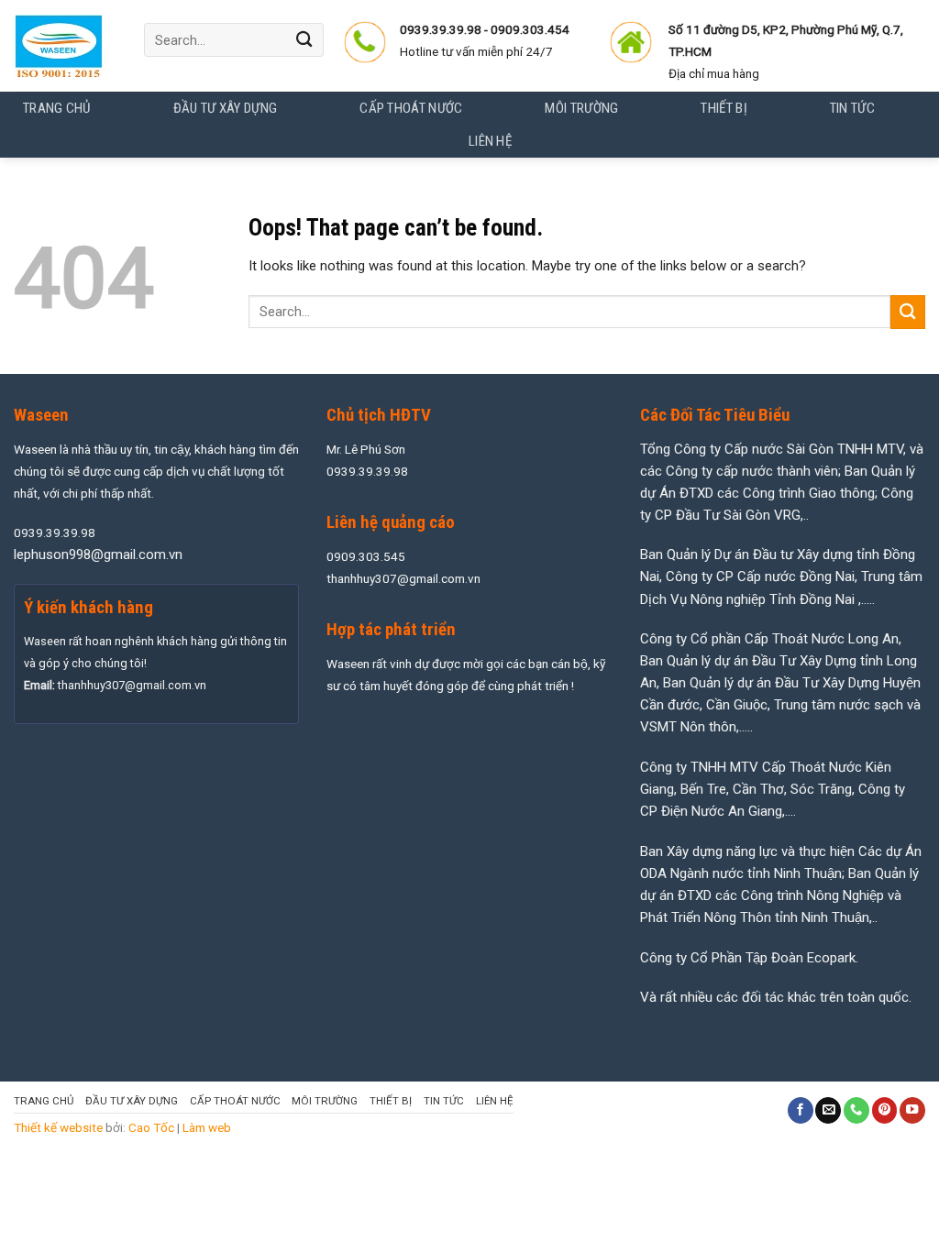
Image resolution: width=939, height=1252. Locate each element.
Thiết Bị (391, 1100)
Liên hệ (495, 1100)
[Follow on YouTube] (912, 1110)
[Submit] (304, 40)
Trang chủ (57, 108)
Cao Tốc (151, 1127)
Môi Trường (325, 1100)
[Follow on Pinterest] (885, 1110)
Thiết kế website (58, 1127)
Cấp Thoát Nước (235, 1100)
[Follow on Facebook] (800, 1110)
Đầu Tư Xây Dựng (131, 1100)
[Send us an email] (828, 1110)
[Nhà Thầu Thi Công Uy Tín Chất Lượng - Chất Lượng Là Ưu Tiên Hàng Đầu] (65, 46)
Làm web (206, 1127)
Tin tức (444, 1100)
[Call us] (856, 1110)
